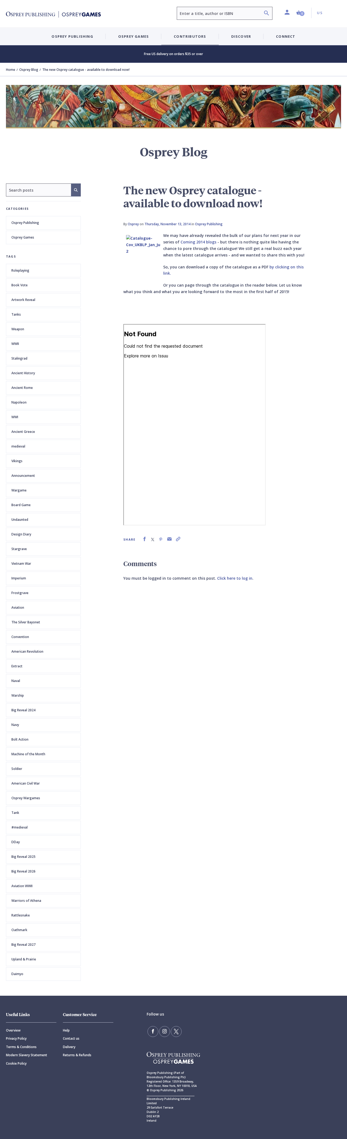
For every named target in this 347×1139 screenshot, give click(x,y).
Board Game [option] (21, 505)
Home (10, 69)
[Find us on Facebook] (152, 1031)
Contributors (190, 36)
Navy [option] (15, 724)
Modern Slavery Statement (26, 1055)
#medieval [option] (19, 827)
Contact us (71, 1038)
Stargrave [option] (19, 549)
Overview (13, 1030)
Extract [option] (17, 666)
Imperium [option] (18, 578)
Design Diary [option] (21, 534)
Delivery (69, 1047)
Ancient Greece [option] (23, 431)
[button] (300, 13)
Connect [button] (285, 36)
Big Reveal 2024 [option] (23, 710)
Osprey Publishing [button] (72, 36)
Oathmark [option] (19, 930)
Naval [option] (15, 680)
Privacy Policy (16, 1038)
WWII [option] (15, 343)
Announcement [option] (23, 475)
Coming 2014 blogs (198, 242)
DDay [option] (15, 842)
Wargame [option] (19, 490)
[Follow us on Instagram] (164, 1031)
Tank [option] (15, 812)
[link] (144, 539)
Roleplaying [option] (20, 270)
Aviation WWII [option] (22, 886)
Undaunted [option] (19, 519)
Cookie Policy (16, 1063)
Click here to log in (234, 578)
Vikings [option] (17, 461)
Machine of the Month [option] (28, 754)
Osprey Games (22, 237)
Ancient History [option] (23, 373)
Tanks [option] (16, 314)
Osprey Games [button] (133, 36)
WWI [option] (14, 417)
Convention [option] (20, 636)
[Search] (266, 13)
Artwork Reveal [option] (23, 299)
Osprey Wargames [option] (25, 798)
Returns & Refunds (77, 1055)
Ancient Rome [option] (22, 387)
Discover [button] (241, 36)
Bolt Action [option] (19, 739)
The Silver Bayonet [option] (25, 622)
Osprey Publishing (25, 222)
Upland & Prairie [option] (23, 959)
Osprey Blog (28, 69)
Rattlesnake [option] (20, 915)
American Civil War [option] (25, 783)
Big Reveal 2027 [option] (23, 944)
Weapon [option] (17, 329)
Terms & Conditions (21, 1047)
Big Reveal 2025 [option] (23, 856)
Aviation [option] (17, 607)
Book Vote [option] (19, 285)
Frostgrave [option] (19, 593)
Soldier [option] (16, 768)
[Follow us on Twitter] (176, 1031)
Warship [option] (17, 695)
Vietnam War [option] (21, 563)
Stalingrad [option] (19, 358)
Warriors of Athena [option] (26, 900)
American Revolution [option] (27, 651)
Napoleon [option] (19, 402)
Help (66, 1030)
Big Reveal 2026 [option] (23, 871)
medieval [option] (18, 446)
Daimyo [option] (17, 974)
